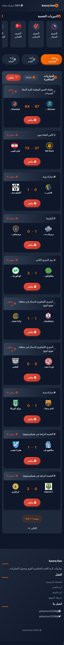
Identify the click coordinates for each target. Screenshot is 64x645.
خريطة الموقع (55, 597)
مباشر (31, 120)
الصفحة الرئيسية (54, 581)
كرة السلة (11, 59)
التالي (34, 528)
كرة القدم (30, 59)
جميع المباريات (52, 59)
